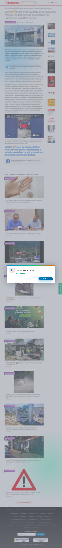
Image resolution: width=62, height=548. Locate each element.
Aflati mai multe (20, 273)
